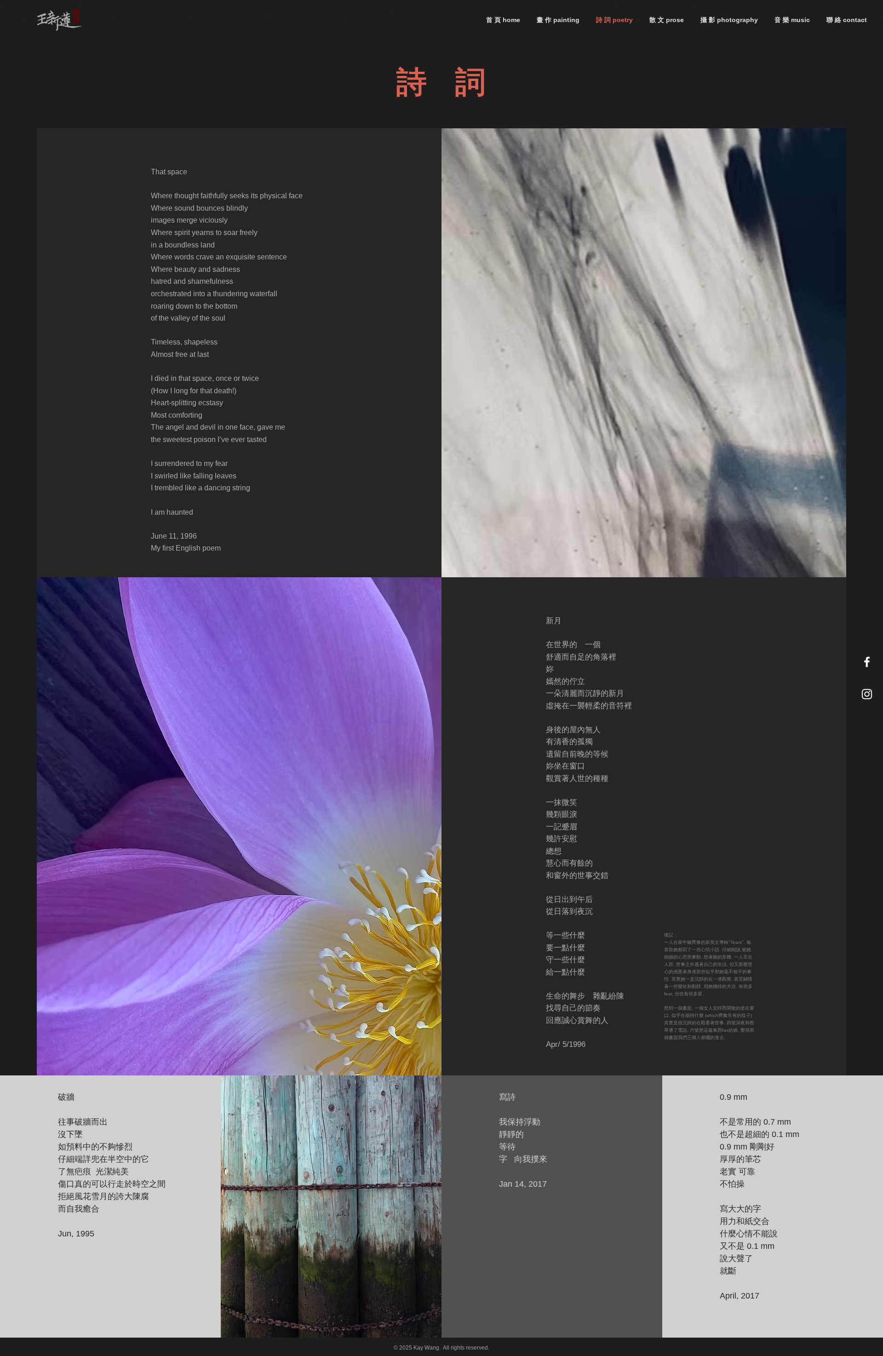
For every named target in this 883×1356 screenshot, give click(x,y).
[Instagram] (867, 694)
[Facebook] (867, 662)
